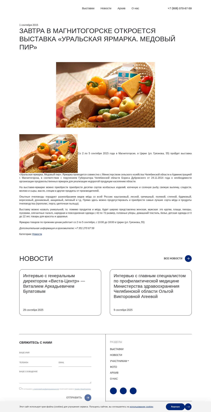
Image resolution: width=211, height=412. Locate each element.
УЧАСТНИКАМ (118, 361)
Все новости (173, 258)
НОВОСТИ (116, 355)
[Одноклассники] (123, 391)
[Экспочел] (38, 8)
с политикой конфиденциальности (46, 389)
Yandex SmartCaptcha (83, 389)
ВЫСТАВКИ (117, 349)
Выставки (88, 8)
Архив (121, 8)
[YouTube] (113, 391)
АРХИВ (114, 372)
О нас (135, 8)
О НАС (114, 378)
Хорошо (175, 406)
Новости (106, 8)
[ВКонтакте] (133, 391)
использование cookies (141, 406)
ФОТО (113, 367)
